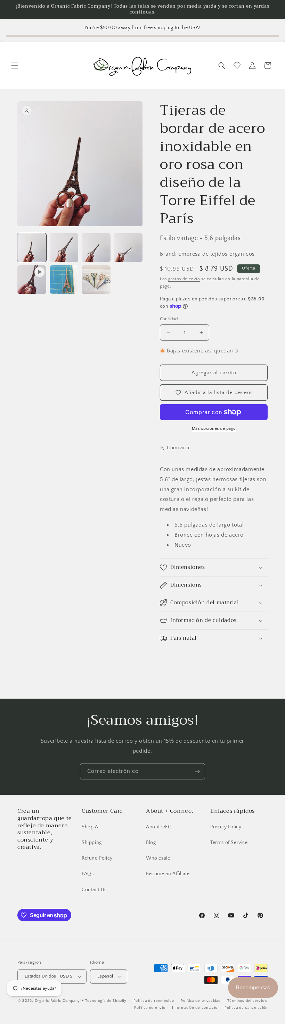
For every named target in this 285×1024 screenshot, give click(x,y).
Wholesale (158, 858)
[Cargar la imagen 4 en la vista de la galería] (128, 247)
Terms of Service (229, 842)
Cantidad (169, 318)
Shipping (92, 842)
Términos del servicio (247, 1001)
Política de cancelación (246, 1008)
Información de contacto (195, 1008)
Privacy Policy (225, 827)
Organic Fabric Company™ (59, 1001)
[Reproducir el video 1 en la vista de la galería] (31, 279)
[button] (14, 65)
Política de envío (149, 1008)
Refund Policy (97, 858)
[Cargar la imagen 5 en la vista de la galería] (64, 279)
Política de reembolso (153, 1001)
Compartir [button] (178, 448)
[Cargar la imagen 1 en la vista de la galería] (31, 247)
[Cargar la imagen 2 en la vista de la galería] (64, 247)
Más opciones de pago (214, 428)
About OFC (158, 827)
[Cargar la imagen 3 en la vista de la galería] (96, 247)
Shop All (91, 827)
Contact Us (94, 890)
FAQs (87, 874)
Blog (151, 842)
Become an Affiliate (167, 874)
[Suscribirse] (197, 771)
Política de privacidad (200, 1001)
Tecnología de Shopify (106, 1001)
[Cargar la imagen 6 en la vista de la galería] (96, 279)
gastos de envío (184, 279)
